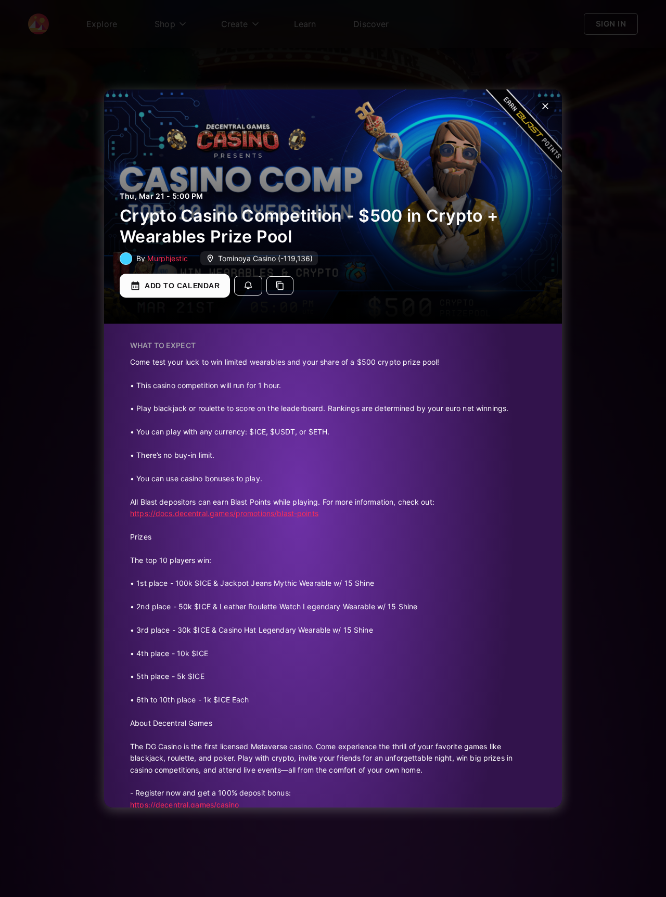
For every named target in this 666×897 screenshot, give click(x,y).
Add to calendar (182, 285)
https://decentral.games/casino (184, 804)
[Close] (545, 106)
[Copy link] (279, 285)
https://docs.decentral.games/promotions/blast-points (224, 513)
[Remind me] (248, 286)
